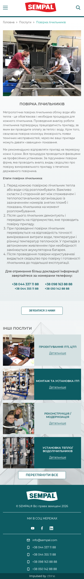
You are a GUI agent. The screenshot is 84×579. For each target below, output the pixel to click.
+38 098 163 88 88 (58, 284)
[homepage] (40, 7)
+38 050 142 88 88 (57, 288)
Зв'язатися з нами (42, 310)
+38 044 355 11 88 (26, 288)
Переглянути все (42, 475)
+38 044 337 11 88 (25, 284)
